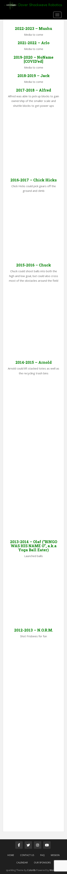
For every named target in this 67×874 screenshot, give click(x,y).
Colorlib (31, 870)
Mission (55, 855)
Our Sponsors (42, 862)
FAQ (42, 855)
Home (10, 855)
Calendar (22, 862)
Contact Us (27, 855)
